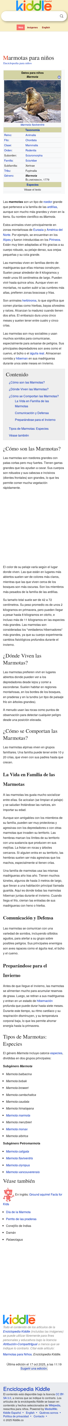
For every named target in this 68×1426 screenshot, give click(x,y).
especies (56, 1053)
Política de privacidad (16, 1416)
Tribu (7, 170)
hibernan (22, 358)
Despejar (54, 16)
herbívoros (29, 300)
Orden (8, 150)
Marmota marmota (18, 1115)
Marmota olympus (18, 1165)
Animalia (31, 135)
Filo (6, 140)
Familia (8, 160)
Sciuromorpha (34, 155)
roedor (47, 201)
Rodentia (31, 150)
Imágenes (32, 27)
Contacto (39, 1416)
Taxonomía (32, 130)
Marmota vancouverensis (23, 1172)
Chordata (31, 140)
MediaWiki (51, 1409)
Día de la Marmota (18, 1212)
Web (20, 27)
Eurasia (38, 229)
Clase (7, 145)
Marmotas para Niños (17, 1354)
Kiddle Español (12, 1412)
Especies (33, 184)
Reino (7, 135)
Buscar (61, 16)
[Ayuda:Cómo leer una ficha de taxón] (59, 77)
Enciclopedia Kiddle (16, 1331)
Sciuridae (31, 160)
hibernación (45, 1001)
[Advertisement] (34, 42)
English (46, 27)
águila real (37, 353)
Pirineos (54, 239)
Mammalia (32, 145)
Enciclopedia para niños (17, 63)
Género (8, 175)
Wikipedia (54, 1405)
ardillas (52, 207)
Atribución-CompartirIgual (20, 1344)
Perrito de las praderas (21, 1219)
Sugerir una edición (34, 1368)
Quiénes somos (48, 1412)
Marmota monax (17, 1129)
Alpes (7, 239)
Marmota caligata (17, 1151)
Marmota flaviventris (32, 124)
